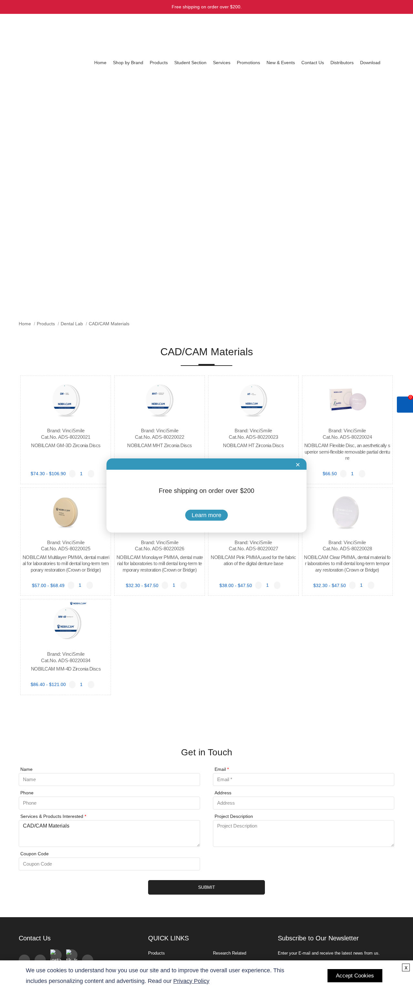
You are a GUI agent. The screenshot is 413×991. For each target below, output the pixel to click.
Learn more (206, 515)
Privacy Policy (191, 981)
